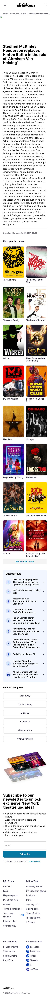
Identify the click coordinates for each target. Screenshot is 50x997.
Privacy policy (10, 921)
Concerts (25, 721)
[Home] (26, 5)
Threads (34, 960)
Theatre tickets (33, 918)
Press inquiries (10, 900)
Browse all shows (25, 561)
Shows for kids (25, 738)
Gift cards (30, 922)
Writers (6, 904)
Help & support (10, 895)
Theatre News (15, 14)
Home (5, 14)
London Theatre (10, 947)
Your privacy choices (9, 915)
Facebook (34, 947)
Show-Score (9, 951)
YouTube (34, 969)
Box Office (8, 960)
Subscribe (25, 854)
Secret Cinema (10, 956)
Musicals (25, 713)
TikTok (33, 956)
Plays (29, 900)
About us (7, 886)
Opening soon (32, 904)
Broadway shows (34, 886)
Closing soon (25, 730)
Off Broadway (25, 704)
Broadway (25, 695)
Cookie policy (9, 926)
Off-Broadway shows (36, 891)
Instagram (35, 951)
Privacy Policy (34, 861)
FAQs (5, 891)
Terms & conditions (12, 909)
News (25, 14)
